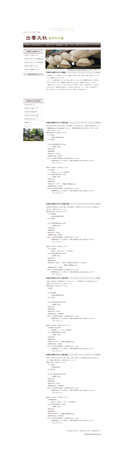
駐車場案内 (59, 45)
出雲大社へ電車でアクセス (30, 66)
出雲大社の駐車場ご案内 (30, 111)
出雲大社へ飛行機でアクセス (31, 69)
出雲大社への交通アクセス (83, 69)
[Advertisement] (62, 105)
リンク (72, 45)
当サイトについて (81, 45)
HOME (27, 45)
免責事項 (26, 122)
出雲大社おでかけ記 (72, 69)
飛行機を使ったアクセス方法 (55, 128)
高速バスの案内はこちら (69, 183)
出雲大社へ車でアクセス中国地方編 (33, 62)
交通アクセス (50, 45)
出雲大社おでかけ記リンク (30, 119)
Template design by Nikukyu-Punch (92, 434)
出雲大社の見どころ (37, 45)
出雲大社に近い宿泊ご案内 (30, 115)
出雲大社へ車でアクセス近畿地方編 (33, 58)
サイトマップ (27, 126)
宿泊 (66, 45)
